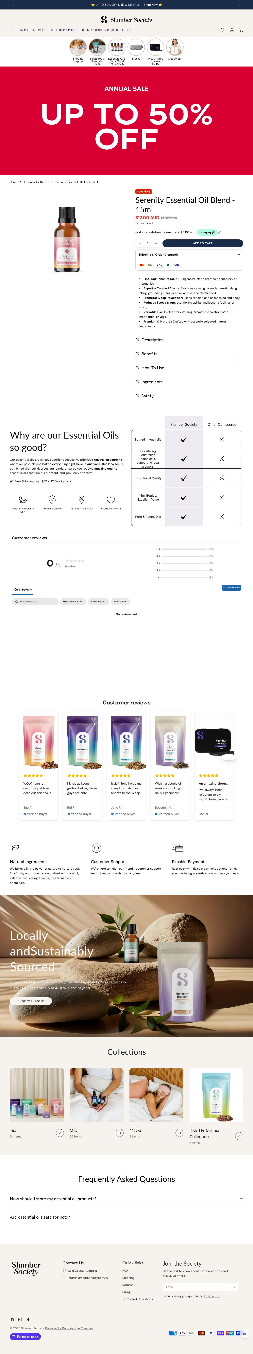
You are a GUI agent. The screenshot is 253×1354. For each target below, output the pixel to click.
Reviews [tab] (22, 589)
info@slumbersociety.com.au (88, 1278)
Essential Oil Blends (36, 182)
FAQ (125, 1271)
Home (13, 182)
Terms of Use (212, 1296)
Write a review (231, 587)
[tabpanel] (126, 627)
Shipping (128, 1278)
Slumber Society (32, 1328)
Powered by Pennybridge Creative (69, 1328)
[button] (185, 549)
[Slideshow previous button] (24, 757)
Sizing (126, 1292)
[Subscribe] (234, 1287)
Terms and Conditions (137, 1299)
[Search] (223, 30)
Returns (127, 1285)
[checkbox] (120, 601)
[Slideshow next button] (229, 757)
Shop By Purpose (31, 1001)
